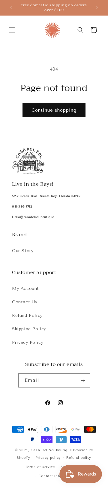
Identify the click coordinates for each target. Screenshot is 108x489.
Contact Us (24, 302)
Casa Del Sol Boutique (51, 450)
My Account (25, 288)
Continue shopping (54, 110)
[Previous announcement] (11, 7)
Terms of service (40, 467)
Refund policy (78, 458)
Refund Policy (27, 315)
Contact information (56, 476)
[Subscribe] (83, 380)
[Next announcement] (97, 7)
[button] (12, 30)
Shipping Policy (29, 328)
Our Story (22, 250)
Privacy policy (48, 458)
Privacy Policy (27, 342)
